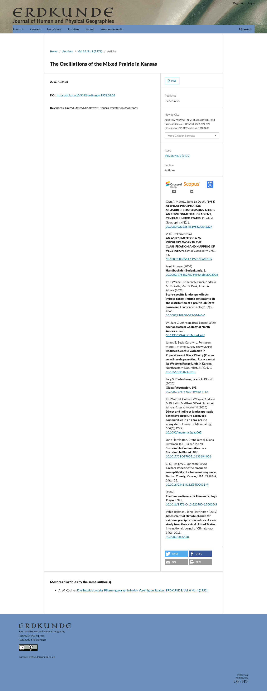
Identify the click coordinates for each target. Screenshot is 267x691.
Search (247, 29)
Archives (73, 29)
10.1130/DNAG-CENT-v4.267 (185, 335)
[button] (176, 554)
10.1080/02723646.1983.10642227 (189, 226)
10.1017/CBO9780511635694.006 (188, 456)
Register (238, 3)
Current (35, 29)
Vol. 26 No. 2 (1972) (90, 51)
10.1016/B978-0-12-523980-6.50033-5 (191, 504)
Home (53, 51)
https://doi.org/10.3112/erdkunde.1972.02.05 (86, 95)
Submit (90, 29)
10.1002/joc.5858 (177, 536)
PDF (173, 80)
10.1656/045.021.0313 (180, 372)
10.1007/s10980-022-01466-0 (185, 315)
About (17, 29)
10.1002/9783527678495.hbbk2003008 (192, 274)
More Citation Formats (181, 135)
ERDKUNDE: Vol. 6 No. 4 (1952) (186, 590)
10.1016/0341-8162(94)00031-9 (187, 484)
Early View (54, 29)
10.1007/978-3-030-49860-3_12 (187, 391)
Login (251, 3)
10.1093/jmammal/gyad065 (184, 432)
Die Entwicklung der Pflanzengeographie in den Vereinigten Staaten (121, 590)
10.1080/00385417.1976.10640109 (189, 259)
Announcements (111, 29)
